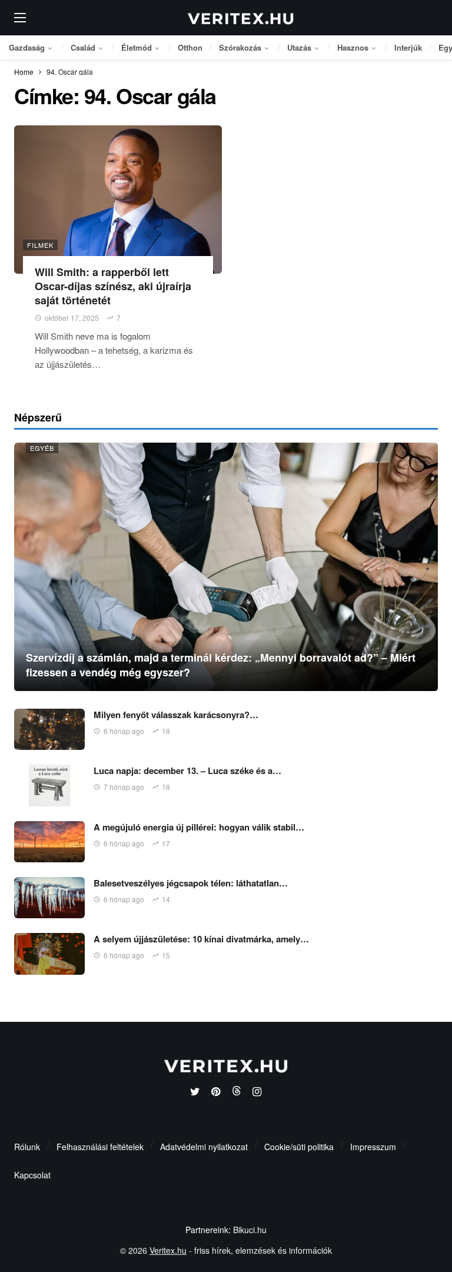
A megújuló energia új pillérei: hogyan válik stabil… (199, 827)
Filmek (40, 245)
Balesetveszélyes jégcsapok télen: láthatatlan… (191, 882)
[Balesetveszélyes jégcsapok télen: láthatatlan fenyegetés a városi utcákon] (49, 897)
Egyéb (42, 448)
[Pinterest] (215, 1092)
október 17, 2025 (72, 318)
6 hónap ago (124, 731)
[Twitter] (195, 1092)
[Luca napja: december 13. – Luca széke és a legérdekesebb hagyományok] (49, 785)
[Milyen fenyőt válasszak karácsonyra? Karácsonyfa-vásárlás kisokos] (49, 729)
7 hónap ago (124, 787)
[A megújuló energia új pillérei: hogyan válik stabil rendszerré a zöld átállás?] (49, 841)
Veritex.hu (168, 1250)
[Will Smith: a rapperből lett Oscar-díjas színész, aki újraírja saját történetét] (118, 199)
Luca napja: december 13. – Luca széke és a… (187, 770)
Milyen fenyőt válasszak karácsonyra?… (176, 714)
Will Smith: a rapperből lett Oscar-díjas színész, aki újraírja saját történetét (113, 286)
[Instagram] (257, 1092)
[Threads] (236, 1092)
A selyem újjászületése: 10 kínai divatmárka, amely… (201, 938)
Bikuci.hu (250, 1230)
